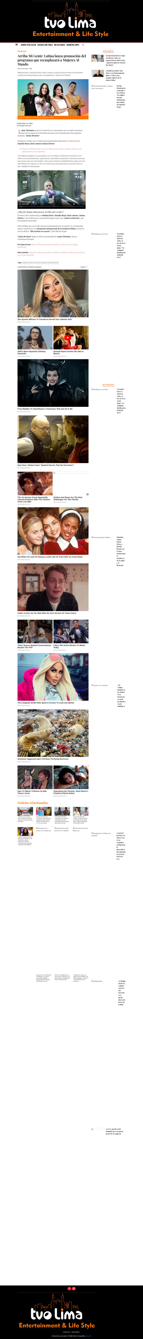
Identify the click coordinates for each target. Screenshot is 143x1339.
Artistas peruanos (40, 262)
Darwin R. (88, 1336)
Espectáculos (28, 44)
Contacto (66, 1332)
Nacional (22, 51)
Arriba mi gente (28, 262)
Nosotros (75, 1332)
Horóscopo (73, 44)
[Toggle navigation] (16, 44)
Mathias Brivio (74, 141)
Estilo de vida (45, 44)
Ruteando (59, 44)
